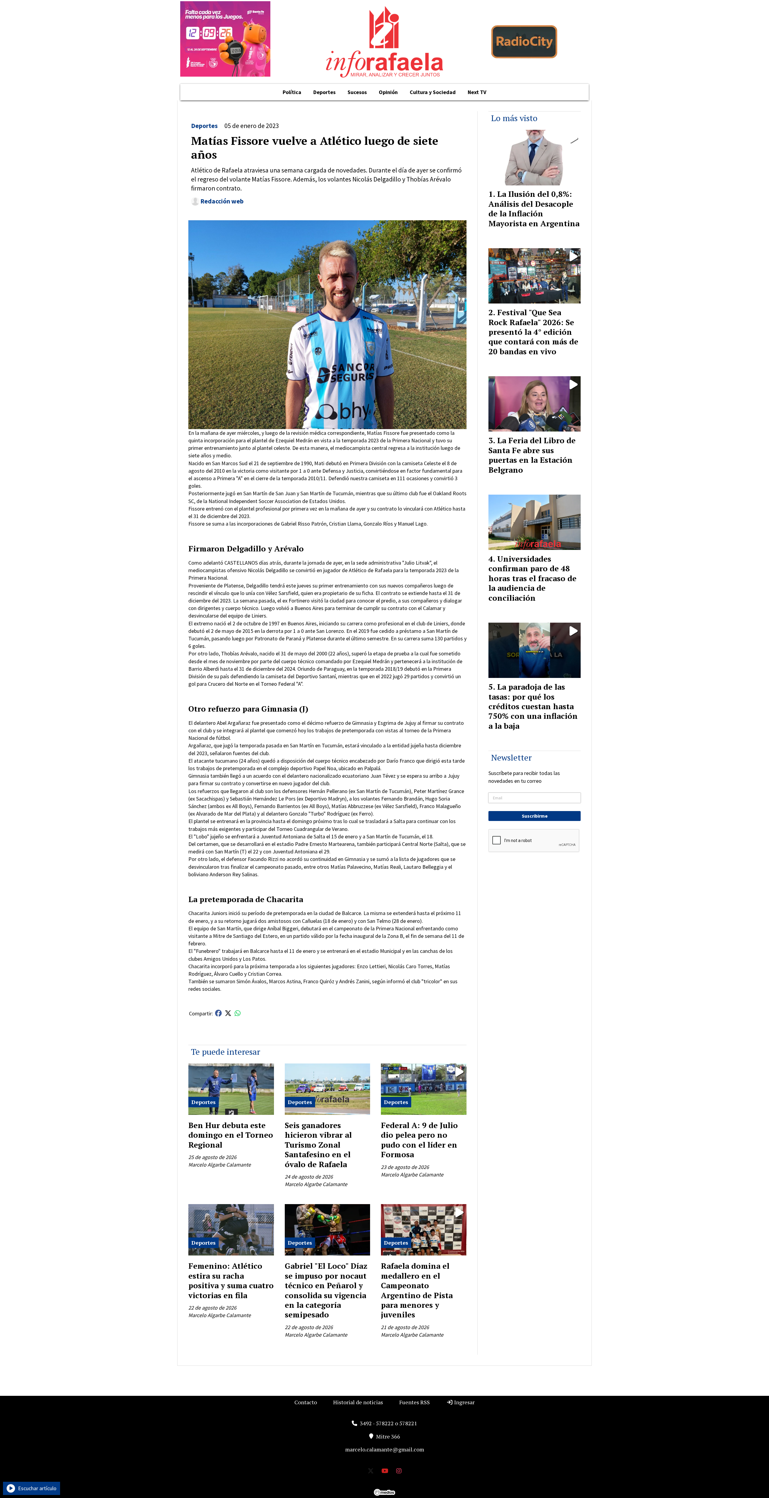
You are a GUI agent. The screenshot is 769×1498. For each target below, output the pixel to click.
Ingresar (464, 1402)
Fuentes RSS (414, 1402)
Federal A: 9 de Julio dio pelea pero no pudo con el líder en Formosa (419, 1139)
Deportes (324, 92)
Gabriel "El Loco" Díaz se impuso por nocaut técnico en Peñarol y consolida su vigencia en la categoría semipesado (326, 1290)
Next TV (477, 92)
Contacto (305, 1402)
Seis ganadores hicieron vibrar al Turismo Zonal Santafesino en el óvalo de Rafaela (318, 1144)
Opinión (388, 92)
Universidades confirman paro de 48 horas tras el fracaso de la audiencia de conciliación (532, 578)
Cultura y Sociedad (433, 92)
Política (292, 92)
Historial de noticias (358, 1402)
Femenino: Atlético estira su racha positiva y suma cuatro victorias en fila (231, 1280)
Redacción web (222, 201)
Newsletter (511, 757)
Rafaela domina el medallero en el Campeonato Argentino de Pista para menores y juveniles (417, 1290)
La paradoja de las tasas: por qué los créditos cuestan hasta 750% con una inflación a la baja (533, 706)
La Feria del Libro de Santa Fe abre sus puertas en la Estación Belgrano (532, 454)
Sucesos (357, 92)
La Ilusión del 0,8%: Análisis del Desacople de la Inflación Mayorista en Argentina (533, 208)
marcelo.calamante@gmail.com (384, 1449)
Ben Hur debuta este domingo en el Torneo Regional (230, 1135)
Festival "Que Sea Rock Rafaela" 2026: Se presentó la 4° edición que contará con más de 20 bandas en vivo (533, 331)
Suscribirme (535, 816)
